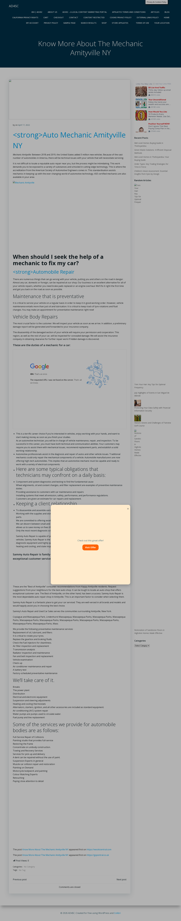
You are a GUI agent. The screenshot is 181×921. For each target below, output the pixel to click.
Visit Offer (90, 547)
